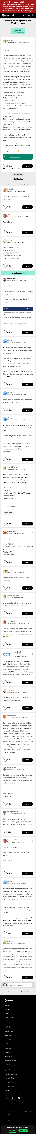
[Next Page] (27, 184)
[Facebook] (19, 1098)
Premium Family (10, 1082)
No (14, 1131)
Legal (6, 1112)
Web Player (8, 1056)
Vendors (7, 1043)
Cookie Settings (9, 1118)
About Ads (17, 1118)
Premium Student (10, 1086)
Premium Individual (11, 1074)
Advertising (8, 1035)
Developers (9, 1031)
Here (18, 700)
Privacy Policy (8, 1115)
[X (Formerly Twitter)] (13, 1098)
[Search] (23, 15)
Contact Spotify (10, 1065)
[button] (32, 41)
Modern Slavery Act (9, 1124)
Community (10, 15)
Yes (21, 1131)
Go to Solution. (15, 157)
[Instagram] (7, 1098)
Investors (8, 1039)
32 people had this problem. (12, 169)
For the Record (9, 1018)
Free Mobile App (10, 1061)
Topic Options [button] (17, 174)
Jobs (6, 1014)
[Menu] (32, 15)
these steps (7, 11)
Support (7, 1052)
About (7, 1010)
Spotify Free (9, 1090)
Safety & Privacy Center (14, 1112)
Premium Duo (9, 1078)
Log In (28, 15)
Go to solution (19, 32)
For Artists (8, 1027)
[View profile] (5, 41)
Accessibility (8, 1121)
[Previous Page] (8, 184)
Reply (27, 166)
